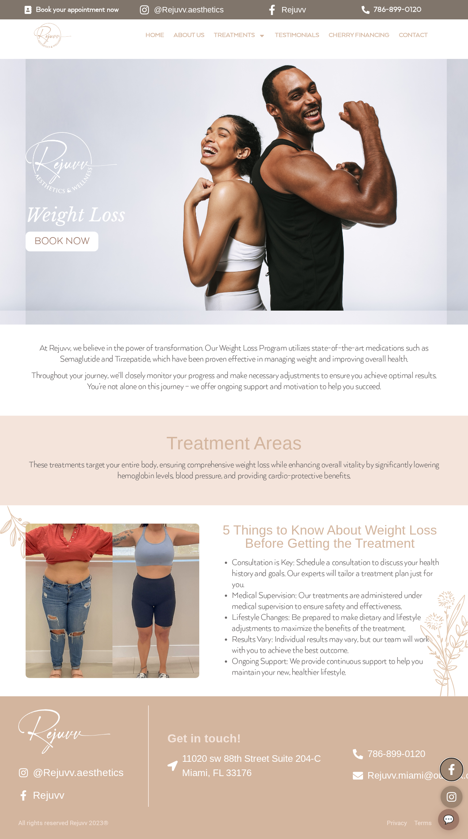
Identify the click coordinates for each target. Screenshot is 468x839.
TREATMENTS (234, 35)
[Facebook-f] (452, 769)
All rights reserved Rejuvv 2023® (63, 823)
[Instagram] (452, 797)
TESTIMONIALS (297, 35)
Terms (423, 823)
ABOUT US (189, 35)
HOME (155, 35)
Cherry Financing (359, 35)
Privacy (397, 823)
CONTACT (413, 35)
